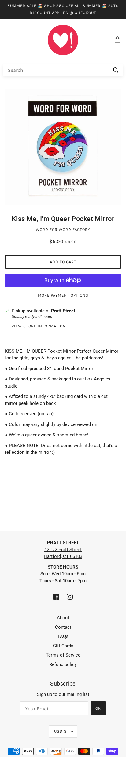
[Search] (116, 70)
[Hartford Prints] (63, 39)
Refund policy (63, 664)
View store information (39, 326)
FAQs (63, 636)
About (63, 618)
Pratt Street (63, 311)
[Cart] (118, 40)
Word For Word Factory (63, 229)
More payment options (63, 295)
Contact (63, 627)
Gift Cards (63, 646)
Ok (98, 708)
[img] (56, 596)
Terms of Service (63, 655)
